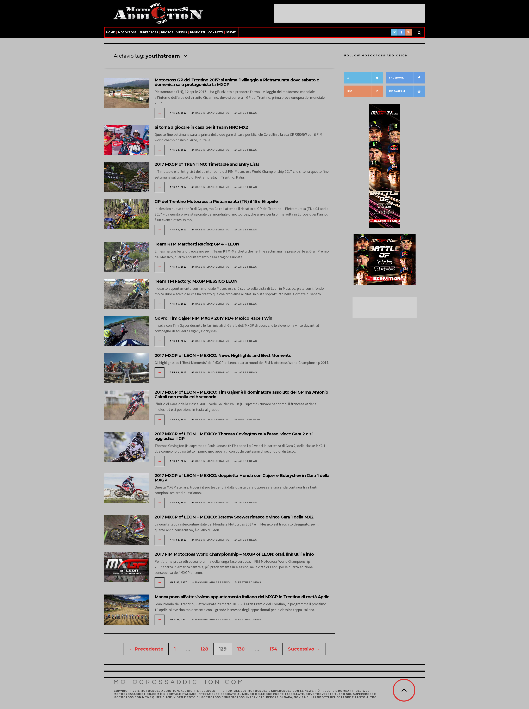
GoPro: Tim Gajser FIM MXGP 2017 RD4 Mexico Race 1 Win (213, 318)
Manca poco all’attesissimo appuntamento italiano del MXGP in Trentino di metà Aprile (242, 596)
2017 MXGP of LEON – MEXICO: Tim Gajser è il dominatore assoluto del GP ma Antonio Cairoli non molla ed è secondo (241, 394)
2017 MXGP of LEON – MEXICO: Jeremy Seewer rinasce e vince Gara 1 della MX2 (234, 517)
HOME (110, 32)
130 (241, 649)
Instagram (397, 91)
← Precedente (146, 649)
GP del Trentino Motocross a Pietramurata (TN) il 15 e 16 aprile (216, 201)
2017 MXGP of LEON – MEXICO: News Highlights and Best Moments (223, 355)
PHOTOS (167, 32)
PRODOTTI (197, 32)
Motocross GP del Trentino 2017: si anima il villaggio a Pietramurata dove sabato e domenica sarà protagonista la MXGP (237, 82)
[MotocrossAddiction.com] (158, 13)
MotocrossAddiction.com (179, 682)
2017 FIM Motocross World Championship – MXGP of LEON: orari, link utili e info (234, 554)
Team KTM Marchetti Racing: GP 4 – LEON (197, 244)
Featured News (249, 419)
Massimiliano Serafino (212, 113)
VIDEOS (181, 32)
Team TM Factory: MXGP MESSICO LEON (196, 281)
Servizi (231, 32)
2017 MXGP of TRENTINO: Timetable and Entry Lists (207, 164)
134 (273, 649)
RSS (350, 91)
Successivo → (304, 649)
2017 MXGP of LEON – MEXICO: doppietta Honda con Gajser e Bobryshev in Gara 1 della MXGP (242, 478)
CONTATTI (215, 32)
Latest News (247, 113)
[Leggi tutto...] (160, 113)
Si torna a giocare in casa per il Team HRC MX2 (201, 127)
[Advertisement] (349, 13)
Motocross (127, 32)
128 (204, 649)
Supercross (148, 32)
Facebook (396, 77)
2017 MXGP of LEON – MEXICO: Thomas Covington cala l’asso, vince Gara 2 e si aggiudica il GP (233, 436)
